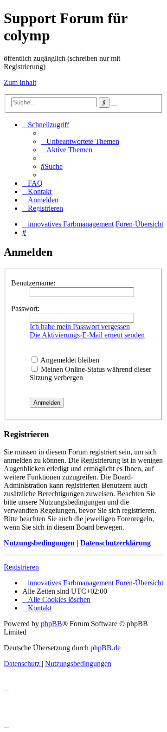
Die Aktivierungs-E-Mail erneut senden (87, 335)
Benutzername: (33, 283)
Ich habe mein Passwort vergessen (80, 326)
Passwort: (25, 308)
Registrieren (21, 567)
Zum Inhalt (20, 82)
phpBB (51, 624)
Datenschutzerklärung (115, 543)
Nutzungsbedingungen (39, 543)
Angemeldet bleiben (69, 360)
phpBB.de (105, 648)
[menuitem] (80, 141)
